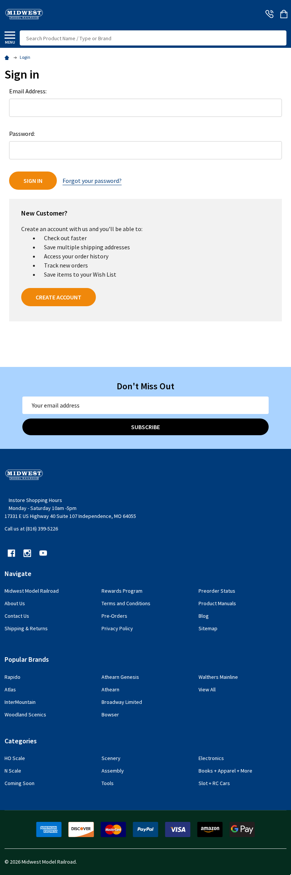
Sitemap (208, 628)
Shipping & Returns (26, 628)
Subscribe (145, 427)
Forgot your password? (92, 180)
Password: (22, 133)
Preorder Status (217, 590)
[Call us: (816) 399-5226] (269, 14)
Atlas (10, 689)
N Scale (13, 770)
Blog (204, 615)
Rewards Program (122, 590)
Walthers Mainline (218, 677)
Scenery (111, 758)
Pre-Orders (114, 615)
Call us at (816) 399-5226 (31, 528)
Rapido (12, 677)
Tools (108, 783)
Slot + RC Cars (214, 783)
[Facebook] (11, 553)
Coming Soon (19, 783)
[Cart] (284, 14)
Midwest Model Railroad (32, 590)
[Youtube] (43, 553)
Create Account (58, 297)
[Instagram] (27, 553)
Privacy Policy (117, 628)
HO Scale (15, 758)
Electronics (211, 758)
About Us (15, 603)
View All (207, 689)
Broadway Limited (122, 702)
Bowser (110, 714)
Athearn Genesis (120, 677)
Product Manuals (217, 603)
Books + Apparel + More (225, 770)
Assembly (113, 770)
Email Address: (28, 91)
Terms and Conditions (126, 603)
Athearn (110, 689)
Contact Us (17, 615)
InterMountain (20, 702)
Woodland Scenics (25, 714)
